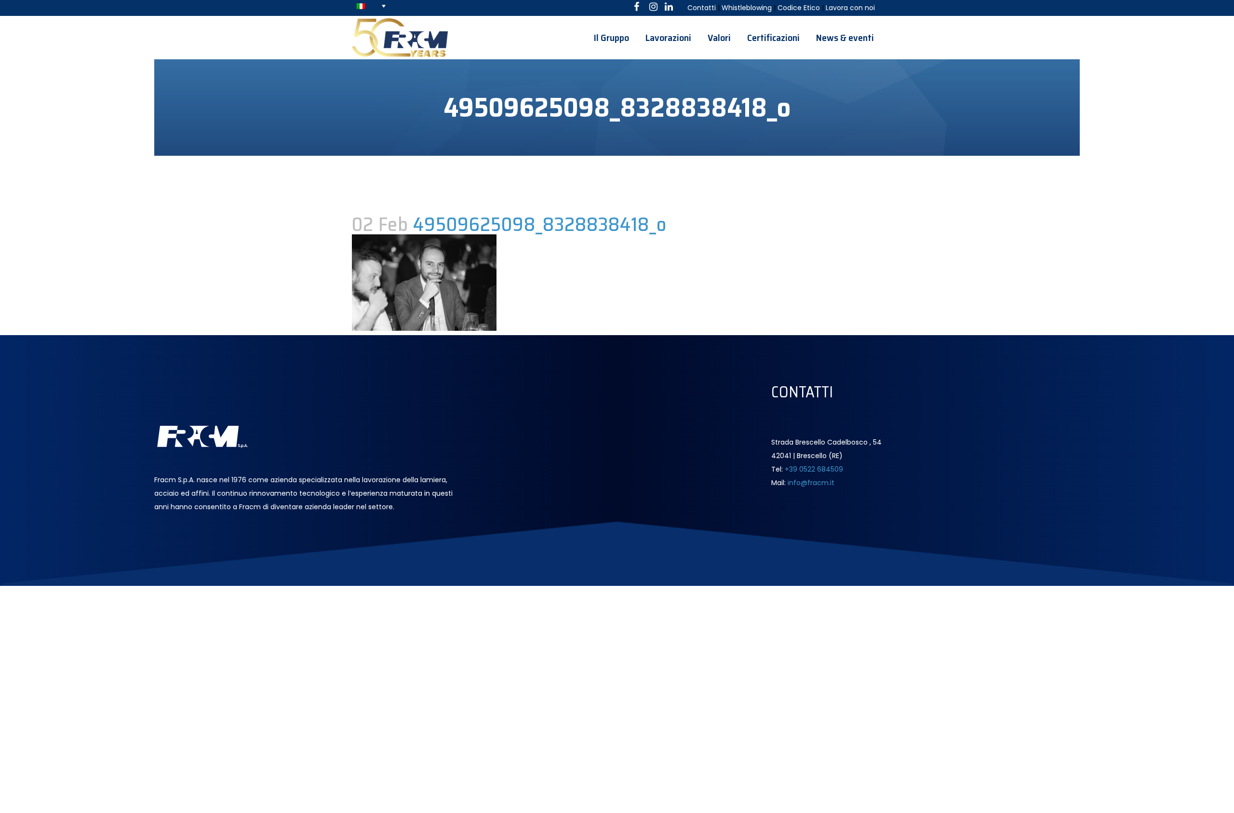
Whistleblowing (747, 8)
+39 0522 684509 (814, 469)
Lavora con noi (850, 8)
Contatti (701, 8)
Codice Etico (799, 8)
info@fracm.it (811, 483)
